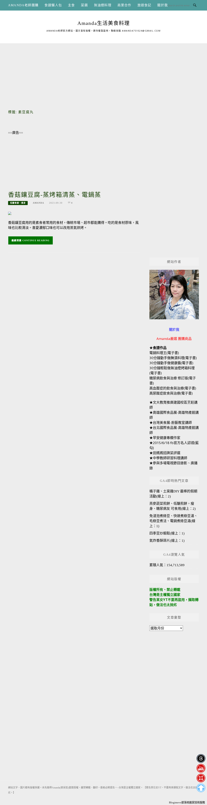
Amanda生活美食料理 (103, 23)
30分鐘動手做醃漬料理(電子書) (173, 357)
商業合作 (124, 5)
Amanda (38, 203)
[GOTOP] (200, 788)
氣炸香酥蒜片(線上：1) (167, 541)
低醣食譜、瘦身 (18, 203)
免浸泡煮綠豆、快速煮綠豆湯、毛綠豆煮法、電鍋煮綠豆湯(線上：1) (173, 521)
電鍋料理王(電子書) (164, 352)
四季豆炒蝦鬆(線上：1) (167, 533)
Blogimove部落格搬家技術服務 (187, 802)
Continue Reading (36, 240)
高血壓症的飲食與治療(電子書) (172, 388)
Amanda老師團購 (23, 5)
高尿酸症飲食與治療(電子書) (171, 393)
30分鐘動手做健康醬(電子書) (171, 363)
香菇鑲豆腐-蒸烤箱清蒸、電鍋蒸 (54, 194)
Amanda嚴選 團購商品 (174, 338)
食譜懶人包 (53, 5)
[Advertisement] (103, 71)
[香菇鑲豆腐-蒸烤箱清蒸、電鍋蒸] (9, 213)
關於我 (162, 5)
